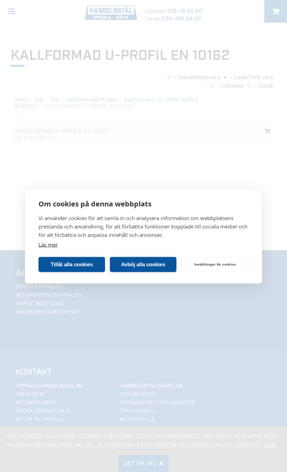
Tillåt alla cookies (72, 264)
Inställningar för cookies (215, 264)
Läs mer (48, 244)
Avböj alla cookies (143, 264)
